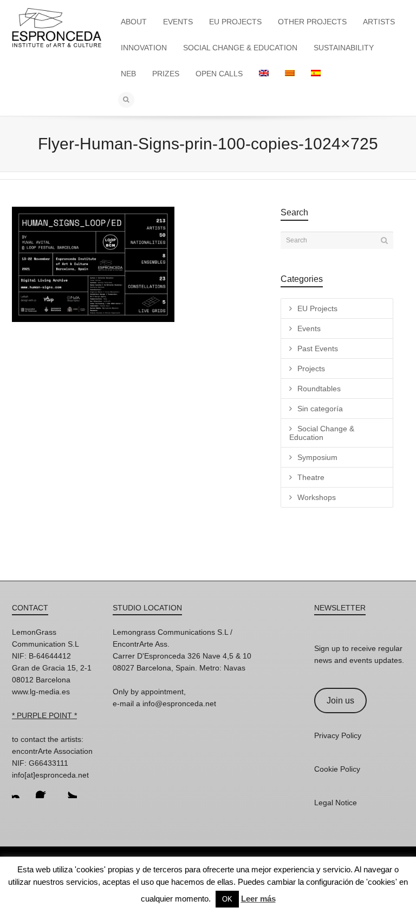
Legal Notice (335, 802)
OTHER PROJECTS (312, 21)
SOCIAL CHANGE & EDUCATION (240, 47)
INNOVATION (144, 47)
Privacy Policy (337, 735)
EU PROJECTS (235, 21)
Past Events (317, 348)
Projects (311, 368)
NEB (128, 73)
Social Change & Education (321, 433)
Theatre (310, 477)
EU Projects (317, 308)
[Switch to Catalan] (290, 74)
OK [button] (227, 899)
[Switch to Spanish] (316, 74)
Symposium (317, 457)
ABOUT (134, 21)
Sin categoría (320, 408)
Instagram (20, 789)
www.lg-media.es (41, 691)
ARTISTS (379, 21)
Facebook (44, 789)
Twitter (68, 789)
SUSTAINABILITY (344, 47)
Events (309, 328)
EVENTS (178, 21)
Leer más (258, 898)
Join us (340, 700)
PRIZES (165, 73)
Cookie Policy (337, 769)
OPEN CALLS (219, 73)
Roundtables (319, 388)
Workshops (316, 497)
